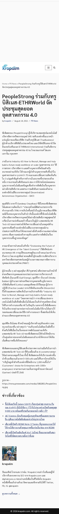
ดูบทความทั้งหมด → (11, 493)
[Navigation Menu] (48, 67)
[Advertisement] (29, 31)
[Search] (54, 67)
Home (4, 83)
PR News (13, 83)
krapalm (7, 121)
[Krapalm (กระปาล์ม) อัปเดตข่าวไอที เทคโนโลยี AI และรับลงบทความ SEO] (10, 67)
